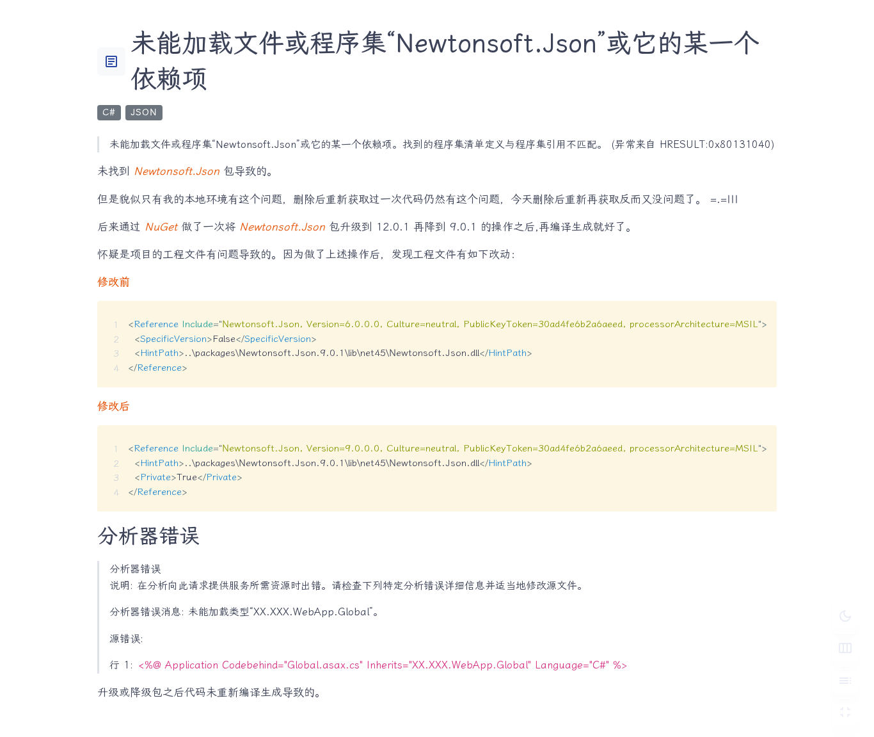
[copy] (762, 315)
